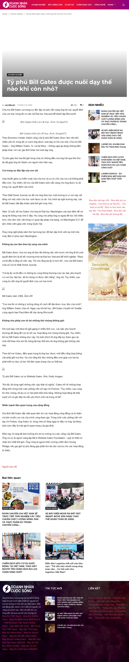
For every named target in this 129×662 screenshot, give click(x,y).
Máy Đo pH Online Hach (14, 639)
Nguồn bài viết (9, 466)
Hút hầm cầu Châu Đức (101, 611)
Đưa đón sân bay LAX (99, 200)
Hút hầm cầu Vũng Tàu (108, 601)
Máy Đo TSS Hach (28, 629)
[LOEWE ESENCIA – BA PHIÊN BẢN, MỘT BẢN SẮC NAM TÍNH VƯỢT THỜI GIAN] (94, 177)
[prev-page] (90, 189)
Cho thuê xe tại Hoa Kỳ (109, 204)
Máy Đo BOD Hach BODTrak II (24, 619)
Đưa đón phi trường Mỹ (111, 214)
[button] (123, 5)
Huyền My (10, 105)
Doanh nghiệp (17, 14)
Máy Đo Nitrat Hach (12, 632)
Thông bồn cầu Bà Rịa (99, 598)
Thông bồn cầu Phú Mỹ (113, 608)
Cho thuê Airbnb (105, 211)
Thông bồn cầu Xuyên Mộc (108, 618)
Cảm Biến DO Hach (19, 626)
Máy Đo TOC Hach (11, 616)
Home (4, 14)
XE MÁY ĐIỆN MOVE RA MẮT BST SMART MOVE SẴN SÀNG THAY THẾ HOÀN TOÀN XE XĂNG (63, 516)
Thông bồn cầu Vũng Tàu (101, 604)
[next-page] (95, 189)
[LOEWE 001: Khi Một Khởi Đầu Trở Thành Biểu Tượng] (94, 148)
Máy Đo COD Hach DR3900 (23, 649)
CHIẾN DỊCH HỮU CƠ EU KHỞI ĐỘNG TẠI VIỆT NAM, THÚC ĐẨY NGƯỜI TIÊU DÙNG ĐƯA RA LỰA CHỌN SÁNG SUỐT (113, 162)
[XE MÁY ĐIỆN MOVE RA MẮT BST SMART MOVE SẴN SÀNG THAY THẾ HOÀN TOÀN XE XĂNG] (64, 496)
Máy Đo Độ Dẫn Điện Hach (22, 636)
